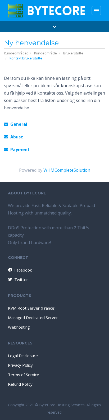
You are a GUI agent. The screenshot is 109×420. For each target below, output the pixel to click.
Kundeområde (45, 53)
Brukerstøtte (73, 53)
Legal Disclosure (23, 355)
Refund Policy (20, 384)
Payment (19, 149)
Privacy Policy (20, 365)
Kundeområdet (16, 53)
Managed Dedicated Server (33, 317)
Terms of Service (23, 374)
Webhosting (19, 327)
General (17, 124)
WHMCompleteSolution (66, 170)
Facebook (23, 270)
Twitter (21, 279)
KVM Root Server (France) (32, 308)
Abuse (15, 137)
